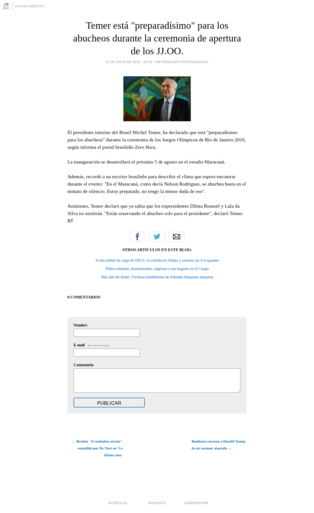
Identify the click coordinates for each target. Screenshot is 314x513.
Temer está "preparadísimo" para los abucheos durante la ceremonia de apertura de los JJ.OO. (157, 38)
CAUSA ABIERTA (29, 6)
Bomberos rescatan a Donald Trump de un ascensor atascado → (218, 445)
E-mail (92, 345)
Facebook (137, 237)
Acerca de (118, 503)
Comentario (83, 365)
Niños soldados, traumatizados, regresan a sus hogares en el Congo (157, 269)
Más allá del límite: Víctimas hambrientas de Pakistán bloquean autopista (157, 277)
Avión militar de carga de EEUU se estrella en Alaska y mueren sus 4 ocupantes (157, 260)
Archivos (157, 503)
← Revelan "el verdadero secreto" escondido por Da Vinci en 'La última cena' (97, 448)
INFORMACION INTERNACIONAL (182, 62)
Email (176, 237)
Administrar (196, 503)
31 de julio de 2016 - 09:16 (128, 62)
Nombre (80, 325)
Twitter (157, 237)
